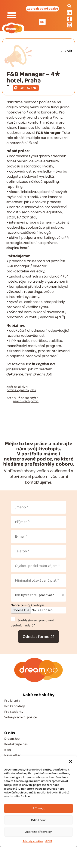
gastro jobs (27, 390)
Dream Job (12, 738)
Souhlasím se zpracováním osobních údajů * (33, 623)
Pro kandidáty (14, 706)
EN (42, 21)
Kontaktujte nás (16, 744)
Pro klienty (12, 700)
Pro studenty (13, 711)
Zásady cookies (33, 841)
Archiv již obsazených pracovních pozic (22, 399)
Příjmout (39, 808)
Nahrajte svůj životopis (27, 605)
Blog (7, 749)
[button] (70, 761)
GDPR (48, 841)
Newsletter (12, 755)
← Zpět (66, 51)
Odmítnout (38, 820)
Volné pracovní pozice (20, 717)
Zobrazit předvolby (38, 831)
